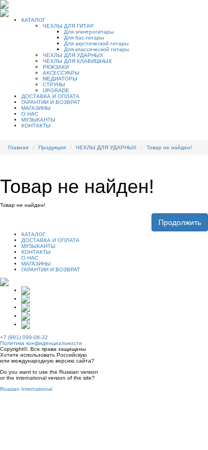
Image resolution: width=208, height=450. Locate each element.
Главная (18, 147)
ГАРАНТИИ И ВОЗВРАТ (50, 102)
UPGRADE (56, 90)
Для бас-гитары (84, 38)
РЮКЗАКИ (56, 67)
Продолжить (179, 222)
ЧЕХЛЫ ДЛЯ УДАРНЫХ (73, 55)
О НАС (29, 114)
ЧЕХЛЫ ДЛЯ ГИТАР (68, 26)
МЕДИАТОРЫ (60, 79)
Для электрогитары (89, 32)
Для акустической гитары (96, 43)
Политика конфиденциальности (41, 343)
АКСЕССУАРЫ (61, 73)
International (36, 389)
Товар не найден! (169, 147)
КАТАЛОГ (33, 20)
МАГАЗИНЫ (36, 108)
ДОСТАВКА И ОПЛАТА (50, 96)
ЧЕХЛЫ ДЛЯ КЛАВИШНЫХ (77, 61)
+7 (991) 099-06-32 (24, 337)
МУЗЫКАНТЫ (38, 120)
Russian (10, 389)
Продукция (52, 147)
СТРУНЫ (54, 84)
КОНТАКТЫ (36, 125)
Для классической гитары (96, 49)
